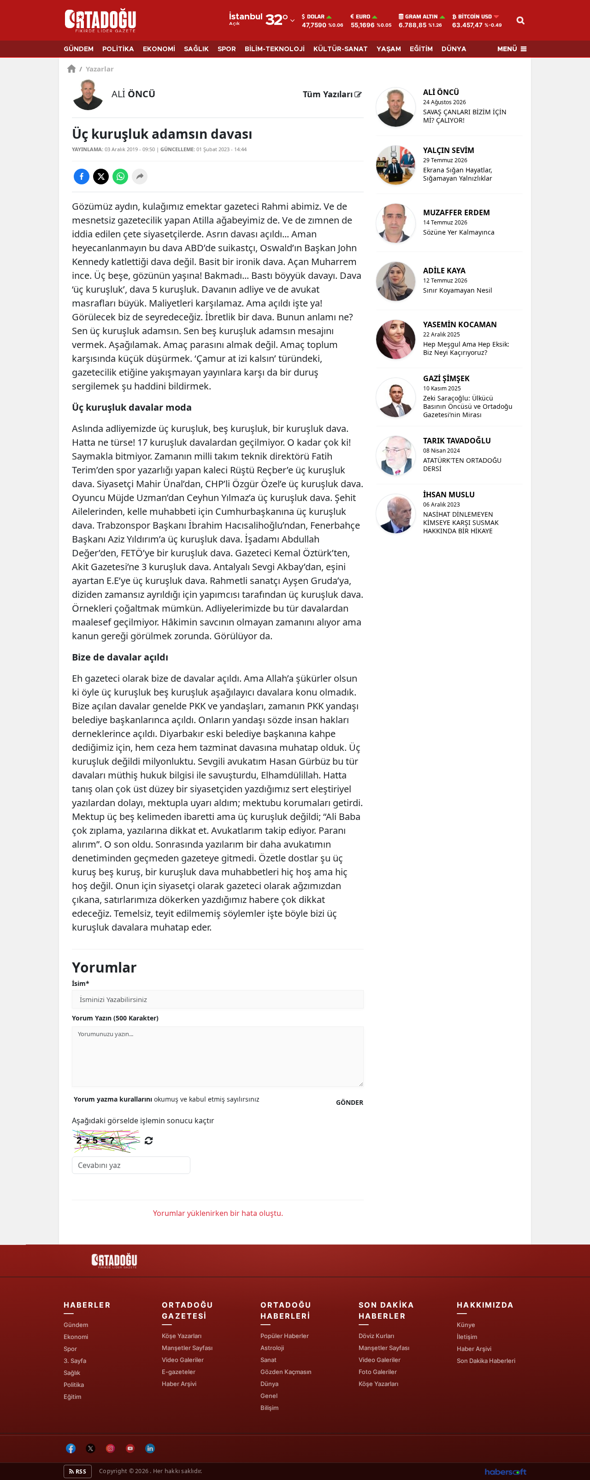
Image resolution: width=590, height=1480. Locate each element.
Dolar (315, 16)
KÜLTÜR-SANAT (340, 49)
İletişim (467, 1336)
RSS (80, 1471)
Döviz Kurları (376, 1336)
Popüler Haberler (284, 1336)
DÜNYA (454, 49)
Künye (466, 1324)
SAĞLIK (196, 49)
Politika (74, 1384)
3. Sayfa (75, 1360)
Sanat (268, 1359)
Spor (70, 1348)
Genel (268, 1395)
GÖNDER (349, 1102)
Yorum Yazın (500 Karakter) (115, 1018)
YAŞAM (389, 49)
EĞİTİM (421, 49)
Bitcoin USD (475, 16)
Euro (363, 16)
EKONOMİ (159, 49)
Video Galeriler (183, 1359)
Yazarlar (96, 68)
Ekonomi (76, 1336)
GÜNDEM (79, 49)
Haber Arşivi (179, 1383)
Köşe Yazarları (181, 1336)
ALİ (133, 94)
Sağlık (72, 1372)
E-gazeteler (178, 1371)
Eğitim (72, 1396)
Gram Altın (421, 16)
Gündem (76, 1324)
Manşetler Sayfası (187, 1347)
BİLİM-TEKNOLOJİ (275, 49)
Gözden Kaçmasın (286, 1371)
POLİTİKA (118, 49)
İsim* (80, 983)
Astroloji (272, 1347)
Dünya (269, 1383)
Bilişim (269, 1407)
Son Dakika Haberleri (486, 1360)
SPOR (227, 49)
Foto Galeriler (378, 1371)
